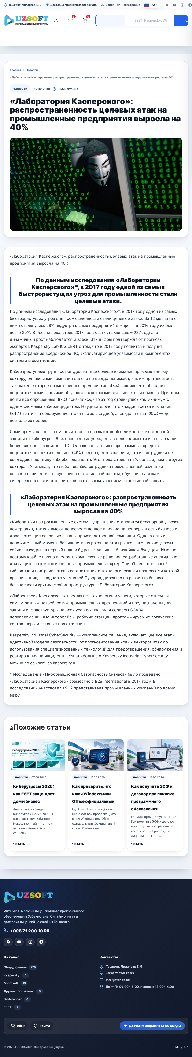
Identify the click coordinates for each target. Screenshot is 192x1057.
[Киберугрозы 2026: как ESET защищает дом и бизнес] (37, 755)
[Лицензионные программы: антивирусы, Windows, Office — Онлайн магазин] (25, 20)
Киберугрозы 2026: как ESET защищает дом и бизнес (34, 794)
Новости (32, 70)
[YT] (174, 5)
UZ (186, 1047)
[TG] (41, 942)
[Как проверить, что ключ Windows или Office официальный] (96, 755)
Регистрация (131, 5)
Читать (19, 844)
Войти (110, 5)
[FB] (167, 5)
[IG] (182, 5)
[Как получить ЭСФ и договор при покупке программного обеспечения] (155, 755)
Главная (15, 70)
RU (177, 1047)
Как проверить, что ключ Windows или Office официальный (93, 794)
